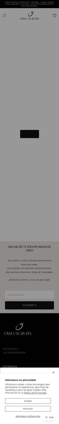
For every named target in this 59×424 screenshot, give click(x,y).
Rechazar (28, 408)
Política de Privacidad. (35, 392)
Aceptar (28, 401)
